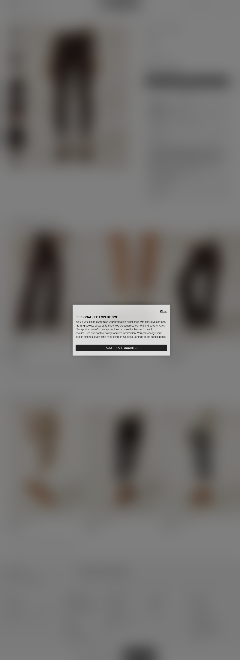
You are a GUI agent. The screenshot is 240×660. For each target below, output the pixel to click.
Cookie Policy (103, 333)
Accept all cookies (121, 348)
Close (163, 310)
